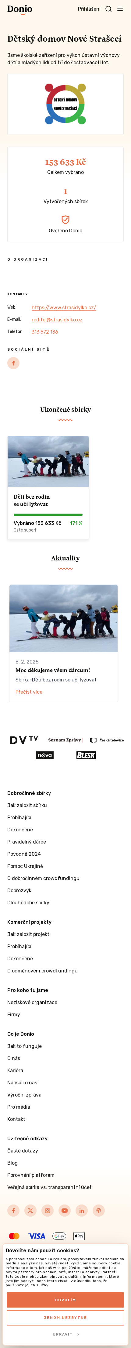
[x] (30, 1210)
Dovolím (65, 1300)
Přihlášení (89, 9)
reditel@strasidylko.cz (57, 320)
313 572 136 (45, 332)
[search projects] (108, 9)
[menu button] (120, 8)
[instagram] (47, 1210)
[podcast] (99, 1210)
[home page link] (19, 10)
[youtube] (64, 1210)
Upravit (63, 1334)
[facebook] (13, 363)
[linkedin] (82, 1210)
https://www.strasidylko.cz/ (64, 307)
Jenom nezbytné (65, 1317)
